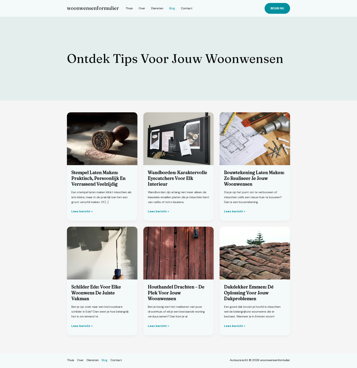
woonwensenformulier (93, 8)
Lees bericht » (82, 211)
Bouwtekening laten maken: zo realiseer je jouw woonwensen (254, 178)
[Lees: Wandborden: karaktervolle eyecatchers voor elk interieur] (178, 138)
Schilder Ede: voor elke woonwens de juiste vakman (96, 292)
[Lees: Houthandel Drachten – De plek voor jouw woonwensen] (178, 253)
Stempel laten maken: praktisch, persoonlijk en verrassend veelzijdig (98, 178)
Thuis (129, 8)
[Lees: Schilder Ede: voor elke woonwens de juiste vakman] (102, 253)
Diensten (157, 8)
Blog (172, 8)
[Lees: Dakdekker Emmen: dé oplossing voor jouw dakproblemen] (255, 253)
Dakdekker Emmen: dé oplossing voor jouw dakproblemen (249, 292)
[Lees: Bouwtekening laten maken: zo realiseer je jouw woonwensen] (255, 138)
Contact (186, 8)
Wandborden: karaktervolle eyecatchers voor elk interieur (177, 178)
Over (142, 8)
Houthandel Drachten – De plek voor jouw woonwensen (176, 292)
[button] (277, 8)
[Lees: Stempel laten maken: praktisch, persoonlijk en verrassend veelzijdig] (102, 138)
